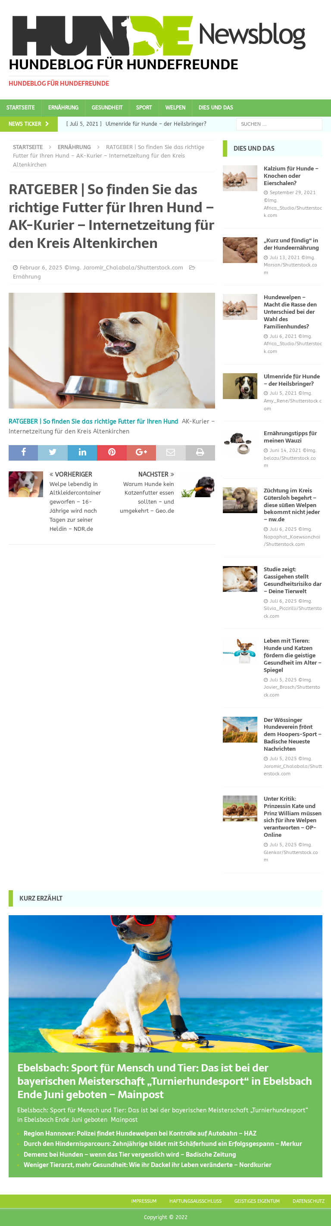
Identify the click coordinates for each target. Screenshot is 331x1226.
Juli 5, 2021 (283, 393)
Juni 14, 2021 (285, 450)
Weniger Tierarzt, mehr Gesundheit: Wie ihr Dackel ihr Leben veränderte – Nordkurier (148, 1165)
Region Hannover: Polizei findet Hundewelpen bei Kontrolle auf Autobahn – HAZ (140, 1133)
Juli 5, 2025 (283, 680)
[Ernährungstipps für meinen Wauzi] (240, 443)
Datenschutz (309, 1201)
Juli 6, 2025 (283, 529)
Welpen (175, 108)
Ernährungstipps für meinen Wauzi (290, 437)
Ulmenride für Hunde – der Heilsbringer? (292, 380)
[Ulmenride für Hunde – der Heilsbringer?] (240, 386)
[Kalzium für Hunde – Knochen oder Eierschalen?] (240, 178)
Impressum (143, 1201)
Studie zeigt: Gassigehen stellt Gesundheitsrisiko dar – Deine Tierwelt (293, 580)
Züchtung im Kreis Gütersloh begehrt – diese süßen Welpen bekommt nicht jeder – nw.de (292, 505)
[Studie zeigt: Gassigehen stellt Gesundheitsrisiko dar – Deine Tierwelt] (240, 579)
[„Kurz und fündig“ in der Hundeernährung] (240, 250)
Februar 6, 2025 (41, 267)
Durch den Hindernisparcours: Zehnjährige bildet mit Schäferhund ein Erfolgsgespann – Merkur (163, 1144)
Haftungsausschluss (195, 1201)
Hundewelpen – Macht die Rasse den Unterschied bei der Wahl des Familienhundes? (290, 312)
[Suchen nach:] (279, 123)
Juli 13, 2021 (285, 257)
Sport (144, 108)
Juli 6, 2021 (283, 336)
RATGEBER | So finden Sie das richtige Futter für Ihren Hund (93, 421)
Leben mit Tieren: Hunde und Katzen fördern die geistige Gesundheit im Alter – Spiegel (293, 655)
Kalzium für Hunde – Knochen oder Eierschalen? (291, 176)
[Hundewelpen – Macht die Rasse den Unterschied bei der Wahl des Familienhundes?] (240, 307)
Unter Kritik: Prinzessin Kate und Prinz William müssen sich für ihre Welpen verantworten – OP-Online (293, 816)
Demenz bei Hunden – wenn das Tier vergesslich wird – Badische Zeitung (130, 1154)
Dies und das (216, 108)
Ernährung (63, 108)
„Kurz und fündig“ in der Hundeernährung (291, 244)
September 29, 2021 (293, 192)
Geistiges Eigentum (257, 1201)
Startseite (20, 108)
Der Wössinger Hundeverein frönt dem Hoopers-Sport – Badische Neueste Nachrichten (293, 734)
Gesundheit (107, 108)
